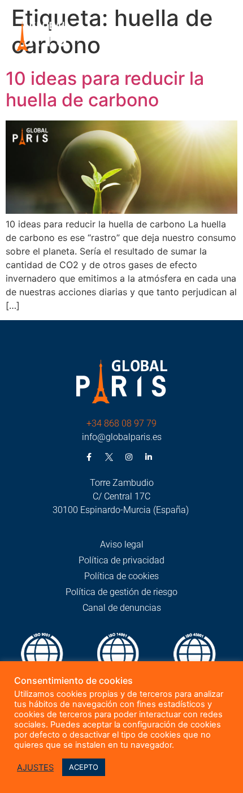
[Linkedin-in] (149, 457)
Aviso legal (122, 544)
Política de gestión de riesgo (121, 592)
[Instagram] (129, 457)
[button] (224, 37)
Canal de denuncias (122, 607)
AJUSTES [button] (35, 767)
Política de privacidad (121, 560)
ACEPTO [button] (83, 767)
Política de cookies (121, 576)
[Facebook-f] (89, 457)
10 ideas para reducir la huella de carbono (105, 89)
